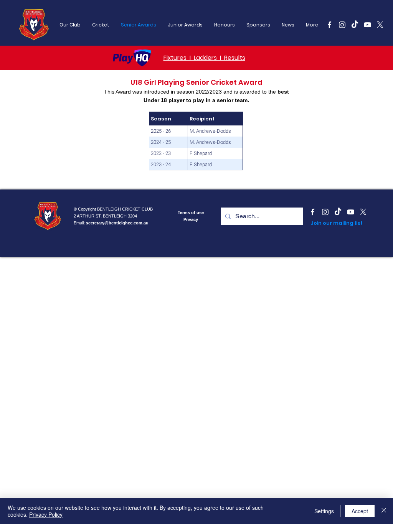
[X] (380, 24)
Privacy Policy (46, 514)
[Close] (383, 511)
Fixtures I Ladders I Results (204, 57)
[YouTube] (367, 24)
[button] (258, 25)
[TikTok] (354, 24)
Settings (324, 511)
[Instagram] (342, 24)
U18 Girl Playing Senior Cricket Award (196, 82)
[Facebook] (329, 24)
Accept (360, 511)
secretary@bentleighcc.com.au (117, 223)
